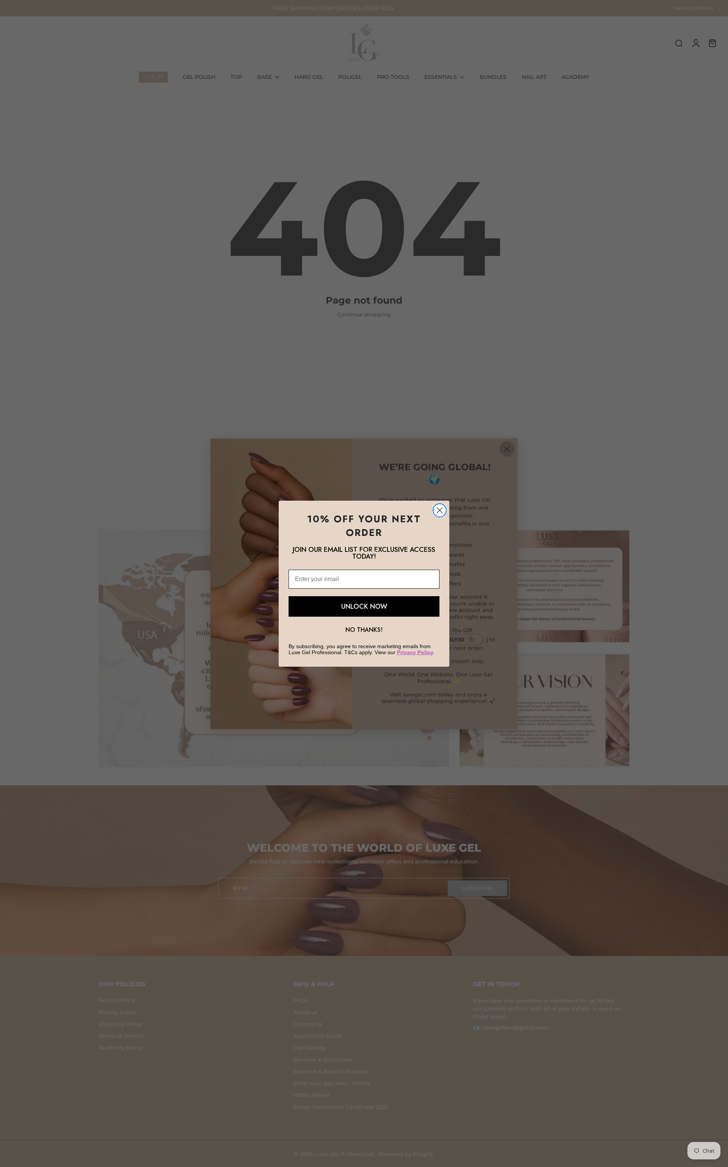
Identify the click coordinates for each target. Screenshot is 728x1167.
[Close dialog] (439, 510)
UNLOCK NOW (364, 606)
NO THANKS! (364, 629)
